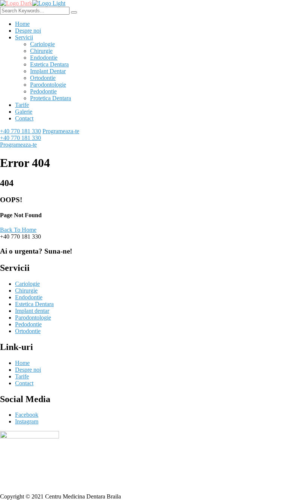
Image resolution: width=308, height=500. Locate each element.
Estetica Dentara (49, 64)
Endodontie (43, 57)
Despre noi (28, 30)
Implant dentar (32, 311)
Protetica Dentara (50, 98)
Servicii (24, 37)
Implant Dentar (48, 71)
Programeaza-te (60, 131)
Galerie (23, 111)
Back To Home (18, 230)
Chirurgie (41, 51)
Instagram (26, 421)
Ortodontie (43, 78)
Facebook (26, 414)
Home (22, 24)
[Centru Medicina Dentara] (16, 3)
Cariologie (42, 44)
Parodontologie (48, 84)
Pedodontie (43, 91)
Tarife (22, 105)
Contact (24, 118)
